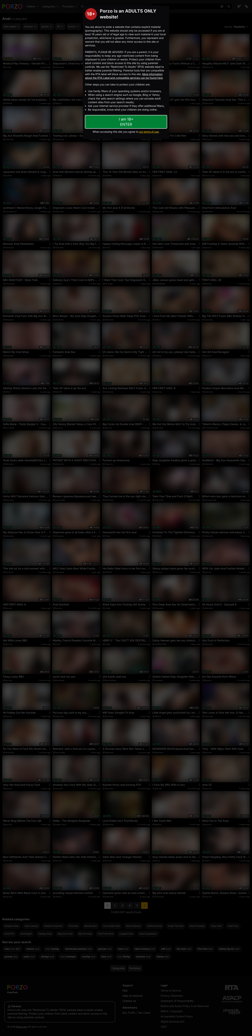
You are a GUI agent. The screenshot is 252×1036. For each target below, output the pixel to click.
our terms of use (149, 131)
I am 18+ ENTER (126, 122)
